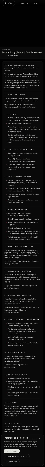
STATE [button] (36, 3)
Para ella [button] (24, 3)
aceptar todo (12, 451)
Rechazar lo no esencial (17, 456)
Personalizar (11, 461)
